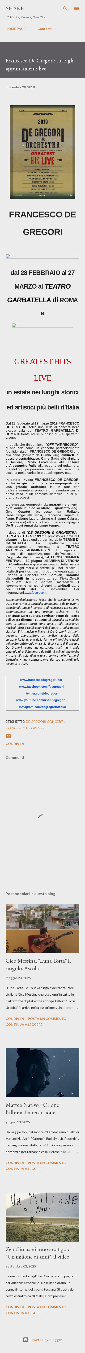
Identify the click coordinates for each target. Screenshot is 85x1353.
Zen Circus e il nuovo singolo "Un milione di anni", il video (38, 1252)
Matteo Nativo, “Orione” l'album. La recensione (33, 1108)
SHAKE (15, 8)
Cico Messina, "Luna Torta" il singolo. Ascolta (38, 964)
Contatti (45, 29)
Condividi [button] (15, 744)
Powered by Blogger (45, 1339)
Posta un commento (47, 1019)
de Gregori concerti (45, 721)
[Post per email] (8, 738)
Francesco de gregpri (26, 728)
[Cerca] (65, 8)
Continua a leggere (24, 1024)
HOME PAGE (16, 29)
